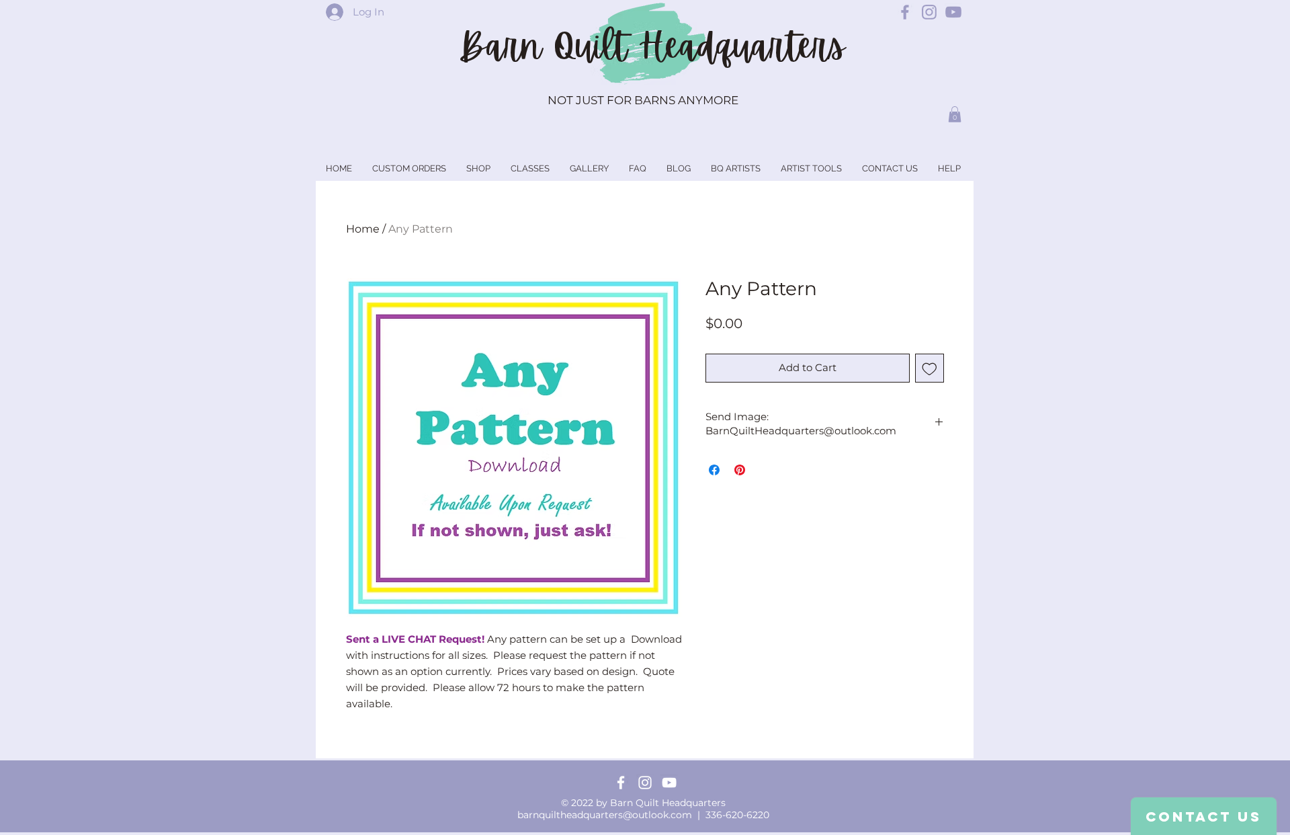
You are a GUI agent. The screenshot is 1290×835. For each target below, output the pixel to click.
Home (363, 229)
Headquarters (742, 46)
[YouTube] (669, 782)
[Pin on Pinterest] (740, 470)
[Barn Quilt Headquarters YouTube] (953, 12)
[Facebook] (621, 782)
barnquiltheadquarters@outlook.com (604, 815)
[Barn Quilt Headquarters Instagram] (929, 12)
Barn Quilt (548, 46)
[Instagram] (645, 782)
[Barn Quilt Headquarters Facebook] (905, 12)
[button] (954, 114)
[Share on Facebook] (714, 470)
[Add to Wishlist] (929, 368)
